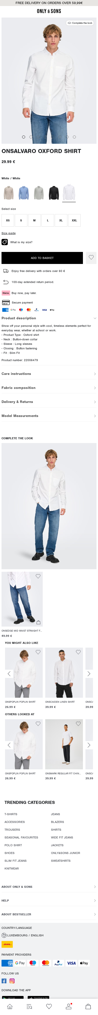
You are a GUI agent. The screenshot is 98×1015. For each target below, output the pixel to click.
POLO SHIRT (13, 845)
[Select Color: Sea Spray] (38, 192)
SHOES (10, 853)
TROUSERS (12, 830)
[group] (24, 679)
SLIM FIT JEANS (16, 861)
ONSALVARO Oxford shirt (41, 151)
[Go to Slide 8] (74, 136)
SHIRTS (56, 830)
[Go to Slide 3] (38, 136)
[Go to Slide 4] (45, 136)
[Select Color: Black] (54, 192)
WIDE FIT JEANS (62, 837)
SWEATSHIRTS (61, 861)
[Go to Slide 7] (67, 136)
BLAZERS (57, 822)
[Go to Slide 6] (59, 136)
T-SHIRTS (11, 814)
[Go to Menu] (29, 1007)
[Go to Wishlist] (49, 1007)
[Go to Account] (68, 1007)
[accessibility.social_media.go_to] (4, 982)
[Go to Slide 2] (30, 136)
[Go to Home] (10, 1007)
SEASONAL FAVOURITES (21, 837)
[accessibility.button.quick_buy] (38, 623)
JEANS (55, 814)
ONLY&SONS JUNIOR (65, 853)
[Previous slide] (9, 674)
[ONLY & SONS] (49, 12)
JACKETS (57, 845)
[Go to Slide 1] (23, 136)
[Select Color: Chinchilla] (8, 192)
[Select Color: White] (69, 192)
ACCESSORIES (15, 822)
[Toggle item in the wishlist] (91, 258)
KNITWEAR (12, 868)
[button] (8, 220)
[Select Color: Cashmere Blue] (23, 192)
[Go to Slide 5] (52, 136)
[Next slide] (89, 674)
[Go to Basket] (88, 1007)
